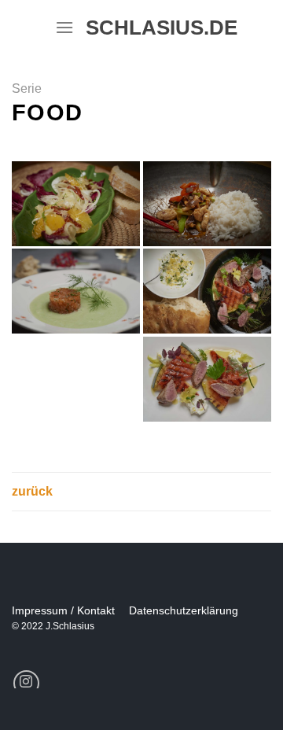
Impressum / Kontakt (63, 610)
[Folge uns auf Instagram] (26, 683)
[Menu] (64, 27)
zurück (32, 491)
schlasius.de (155, 27)
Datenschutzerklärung (183, 610)
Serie (27, 88)
